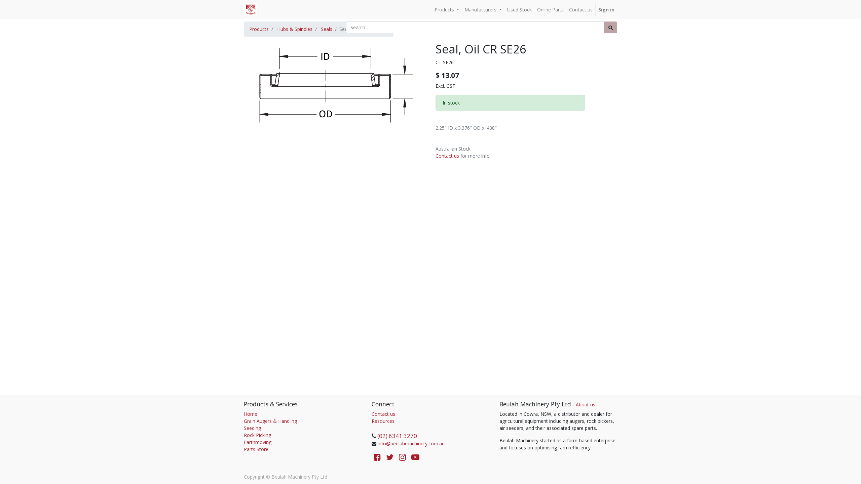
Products (259, 29)
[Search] (610, 27)
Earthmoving (257, 442)
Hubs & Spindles (294, 29)
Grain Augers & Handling (270, 421)
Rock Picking (257, 435)
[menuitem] (519, 9)
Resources (383, 421)
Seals (326, 29)
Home (250, 414)
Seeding (252, 428)
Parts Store (256, 449)
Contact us (447, 156)
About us (585, 404)
